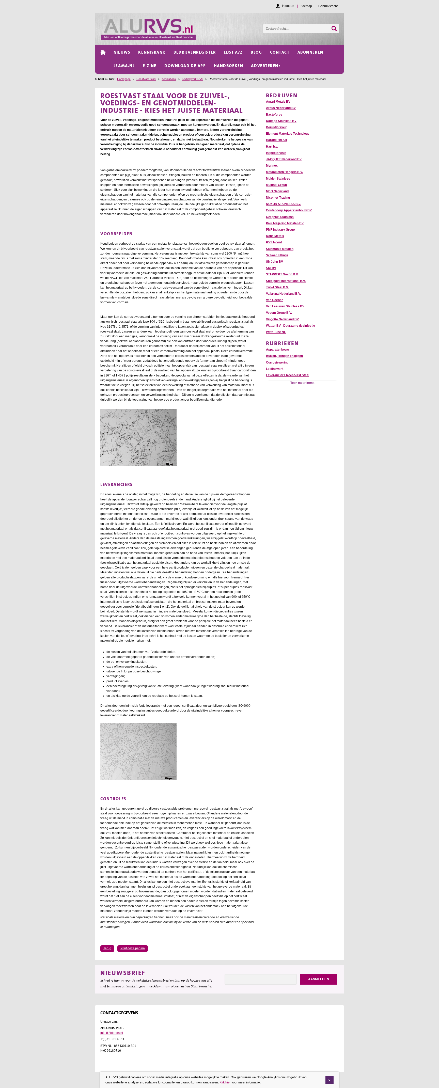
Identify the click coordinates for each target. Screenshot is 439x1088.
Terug (107, 948)
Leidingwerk (275, 369)
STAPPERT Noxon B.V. (282, 274)
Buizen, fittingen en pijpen (284, 356)
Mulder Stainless (278, 178)
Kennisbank (169, 79)
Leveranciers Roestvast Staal (287, 375)
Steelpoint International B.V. (286, 281)
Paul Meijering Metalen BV (285, 223)
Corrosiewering (277, 362)
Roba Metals (275, 236)
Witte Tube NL (276, 332)
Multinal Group (276, 185)
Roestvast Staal (146, 79)
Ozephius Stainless (280, 217)
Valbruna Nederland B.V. (283, 293)
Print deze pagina (132, 948)
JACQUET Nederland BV (284, 159)
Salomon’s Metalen (279, 249)
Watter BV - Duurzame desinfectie (290, 325)
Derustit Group (276, 127)
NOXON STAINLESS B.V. (283, 204)
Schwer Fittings (277, 255)
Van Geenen (274, 300)
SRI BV (271, 268)
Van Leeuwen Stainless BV (285, 306)
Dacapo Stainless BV (281, 121)
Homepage (124, 79)
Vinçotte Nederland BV (282, 319)
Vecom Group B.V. (279, 312)
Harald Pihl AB (276, 140)
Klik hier (225, 1082)
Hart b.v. (272, 146)
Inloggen (288, 6)
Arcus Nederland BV (281, 108)
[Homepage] (222, 28)
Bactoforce (274, 114)
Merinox (272, 165)
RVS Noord (274, 242)
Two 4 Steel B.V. (277, 287)
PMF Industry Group (280, 229)
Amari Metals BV (278, 101)
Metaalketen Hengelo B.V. (284, 172)
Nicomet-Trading (278, 197)
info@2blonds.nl (111, 1033)
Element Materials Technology (287, 133)
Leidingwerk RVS (192, 79)
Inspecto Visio (276, 153)
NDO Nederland (277, 191)
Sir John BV (274, 261)
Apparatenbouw (277, 349)
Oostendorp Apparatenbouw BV (289, 210)
